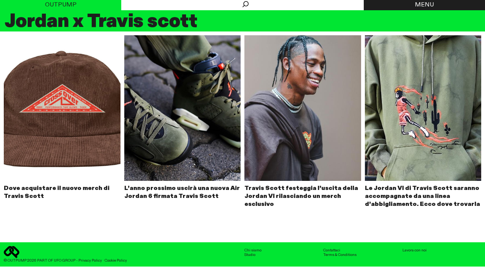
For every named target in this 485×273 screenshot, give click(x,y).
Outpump (61, 5)
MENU (424, 5)
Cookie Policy (116, 260)
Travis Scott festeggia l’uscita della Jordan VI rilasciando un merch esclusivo (301, 196)
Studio (249, 255)
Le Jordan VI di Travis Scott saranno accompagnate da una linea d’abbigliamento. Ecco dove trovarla (422, 196)
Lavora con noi (414, 250)
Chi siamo (252, 250)
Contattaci (331, 250)
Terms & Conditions (340, 255)
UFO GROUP (64, 260)
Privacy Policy (90, 260)
